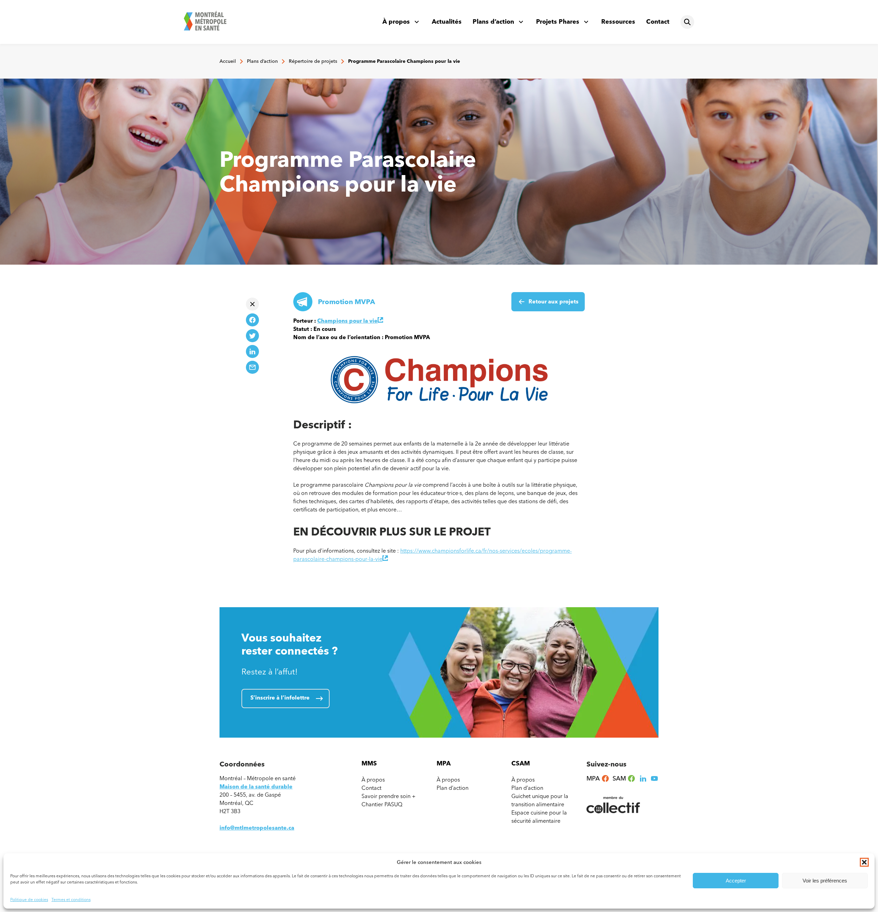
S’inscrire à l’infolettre (280, 697)
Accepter (736, 881)
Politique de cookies (29, 899)
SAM (624, 779)
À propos (396, 21)
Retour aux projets (554, 301)
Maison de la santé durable (256, 786)
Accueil (228, 61)
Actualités (447, 21)
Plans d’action (493, 21)
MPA (597, 779)
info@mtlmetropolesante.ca (257, 827)
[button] (864, 862)
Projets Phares (557, 21)
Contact (657, 21)
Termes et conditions (71, 899)
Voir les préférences (825, 881)
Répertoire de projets (313, 61)
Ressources (618, 21)
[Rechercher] (687, 22)
